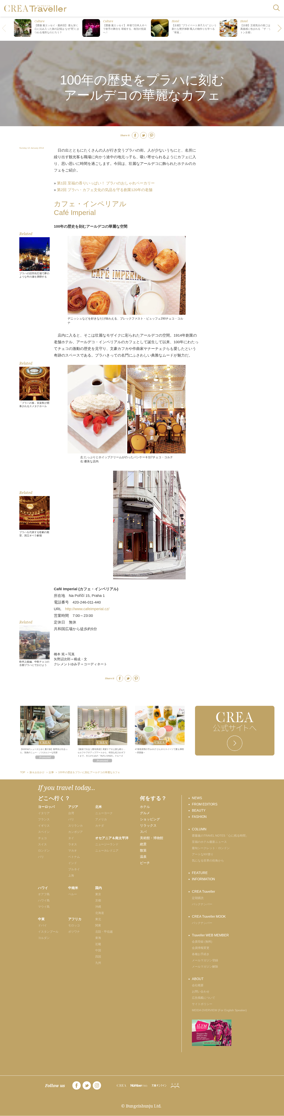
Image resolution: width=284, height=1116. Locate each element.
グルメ (145, 813)
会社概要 (198, 985)
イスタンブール (48, 931)
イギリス (44, 825)
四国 (98, 956)
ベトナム (74, 856)
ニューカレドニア (107, 850)
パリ (41, 856)
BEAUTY (199, 810)
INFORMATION (203, 879)
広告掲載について (203, 997)
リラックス (148, 825)
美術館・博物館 (151, 838)
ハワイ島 (44, 900)
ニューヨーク (104, 813)
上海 (71, 875)
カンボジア (75, 831)
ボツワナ (74, 931)
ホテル (145, 807)
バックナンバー (202, 904)
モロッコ (74, 925)
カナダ (99, 825)
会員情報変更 (200, 947)
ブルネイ (74, 869)
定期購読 (198, 898)
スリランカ (75, 825)
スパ (143, 831)
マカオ (72, 850)
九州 (98, 962)
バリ (71, 819)
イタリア (44, 813)
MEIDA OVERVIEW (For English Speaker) (219, 1010)
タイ (71, 838)
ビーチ (145, 863)
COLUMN (199, 829)
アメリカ (101, 819)
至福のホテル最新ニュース (209, 841)
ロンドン (44, 850)
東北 (98, 919)
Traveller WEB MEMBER (210, 935)
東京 (98, 894)
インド (72, 863)
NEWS (197, 798)
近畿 (98, 944)
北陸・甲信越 (104, 931)
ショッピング (150, 819)
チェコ (42, 838)
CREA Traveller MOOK (209, 916)
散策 (143, 850)
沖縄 (98, 906)
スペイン (44, 831)
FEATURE (200, 873)
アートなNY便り (202, 854)
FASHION (199, 816)
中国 (98, 950)
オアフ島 (44, 894)
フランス (44, 819)
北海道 (99, 913)
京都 (98, 900)
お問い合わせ (200, 991)
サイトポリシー (202, 1004)
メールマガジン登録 (205, 960)
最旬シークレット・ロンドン (211, 848)
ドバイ (42, 925)
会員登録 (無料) (202, 941)
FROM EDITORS (204, 804)
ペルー (72, 894)
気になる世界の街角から (208, 860)
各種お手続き (200, 954)
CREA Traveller (203, 891)
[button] (280, 29)
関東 (98, 925)
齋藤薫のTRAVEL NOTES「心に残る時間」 (220, 835)
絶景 (143, 844)
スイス (42, 844)
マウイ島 (44, 906)
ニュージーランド (107, 844)
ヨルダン (44, 937)
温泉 (143, 856)
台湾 (71, 813)
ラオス (72, 844)
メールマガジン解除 (205, 966)
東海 (98, 937)
